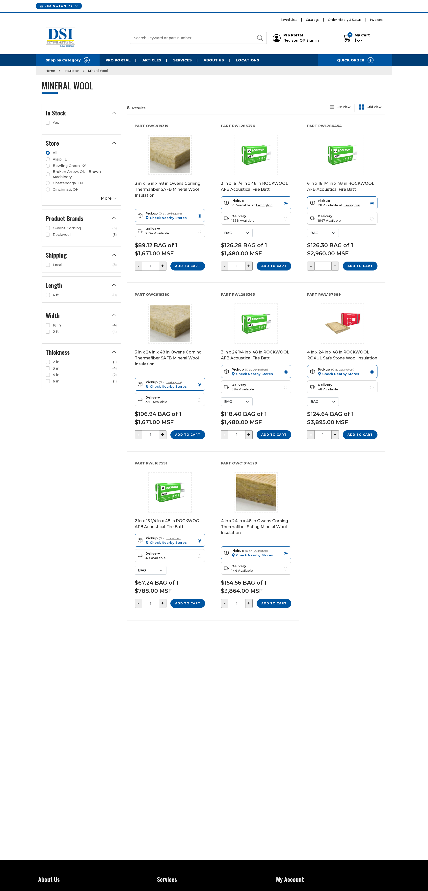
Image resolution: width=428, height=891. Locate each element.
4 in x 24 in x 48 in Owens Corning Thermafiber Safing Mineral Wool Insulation (254, 526)
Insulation (71, 71)
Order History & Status (344, 20)
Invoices (376, 20)
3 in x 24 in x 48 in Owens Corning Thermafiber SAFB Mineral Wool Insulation (168, 358)
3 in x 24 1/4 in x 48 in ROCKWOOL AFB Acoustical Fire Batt (255, 355)
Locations (247, 60)
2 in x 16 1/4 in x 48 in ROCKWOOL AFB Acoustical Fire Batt (168, 523)
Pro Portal (118, 60)
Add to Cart (187, 266)
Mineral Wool (98, 71)
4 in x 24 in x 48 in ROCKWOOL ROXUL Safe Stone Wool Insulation (342, 355)
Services (182, 60)
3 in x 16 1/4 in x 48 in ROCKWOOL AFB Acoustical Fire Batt (254, 186)
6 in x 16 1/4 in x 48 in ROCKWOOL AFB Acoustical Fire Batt (340, 186)
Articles (151, 60)
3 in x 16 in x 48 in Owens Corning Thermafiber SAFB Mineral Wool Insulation (167, 189)
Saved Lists (289, 20)
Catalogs (312, 20)
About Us (214, 60)
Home (50, 71)
